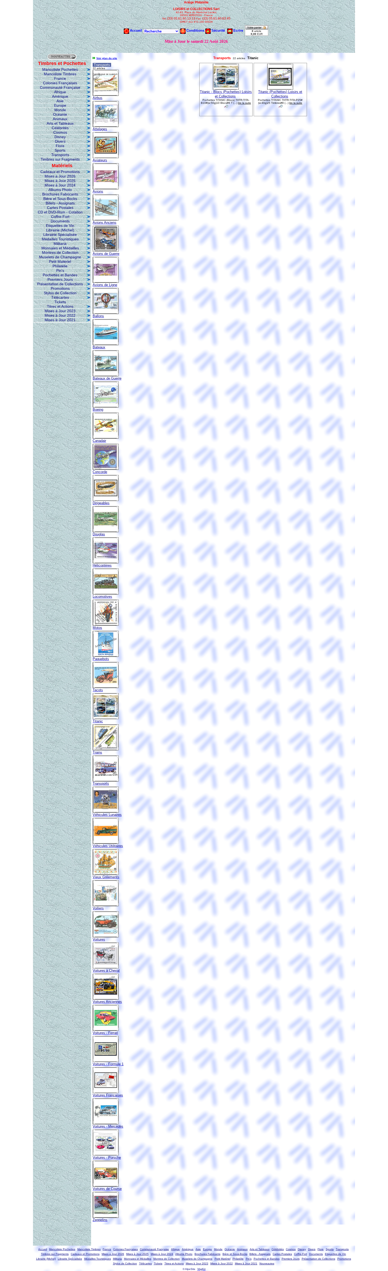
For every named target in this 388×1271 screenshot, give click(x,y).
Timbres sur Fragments (60, 159)
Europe (60, 105)
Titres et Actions (60, 306)
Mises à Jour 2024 (60, 185)
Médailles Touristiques (60, 239)
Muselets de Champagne (60, 257)
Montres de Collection (60, 252)
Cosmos (60, 132)
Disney (60, 137)
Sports (60, 150)
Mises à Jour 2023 (60, 311)
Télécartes (60, 297)
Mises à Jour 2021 (60, 320)
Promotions (60, 288)
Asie (60, 101)
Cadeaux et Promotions (60, 172)
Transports (60, 155)
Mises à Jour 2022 (60, 315)
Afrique (60, 92)
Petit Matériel (60, 261)
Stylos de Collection (60, 293)
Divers (60, 141)
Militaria (60, 243)
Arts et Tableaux (60, 123)
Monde (60, 110)
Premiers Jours (60, 279)
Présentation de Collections (60, 284)
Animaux (60, 119)
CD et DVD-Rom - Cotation (60, 212)
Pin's (60, 270)
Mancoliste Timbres (60, 74)
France (60, 78)
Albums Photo (60, 190)
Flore (60, 146)
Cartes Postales (60, 207)
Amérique (60, 96)
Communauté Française (60, 87)
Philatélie (60, 266)
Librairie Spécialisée (60, 234)
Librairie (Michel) (60, 230)
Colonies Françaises (60, 83)
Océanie (60, 114)
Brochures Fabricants (60, 194)
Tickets (60, 302)
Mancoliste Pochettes (60, 69)
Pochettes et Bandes (60, 275)
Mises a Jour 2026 (60, 176)
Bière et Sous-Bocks (60, 199)
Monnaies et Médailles (60, 248)
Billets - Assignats (60, 203)
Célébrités (60, 128)
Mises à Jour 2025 (60, 181)
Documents (60, 221)
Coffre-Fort (60, 216)
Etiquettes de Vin (60, 225)
